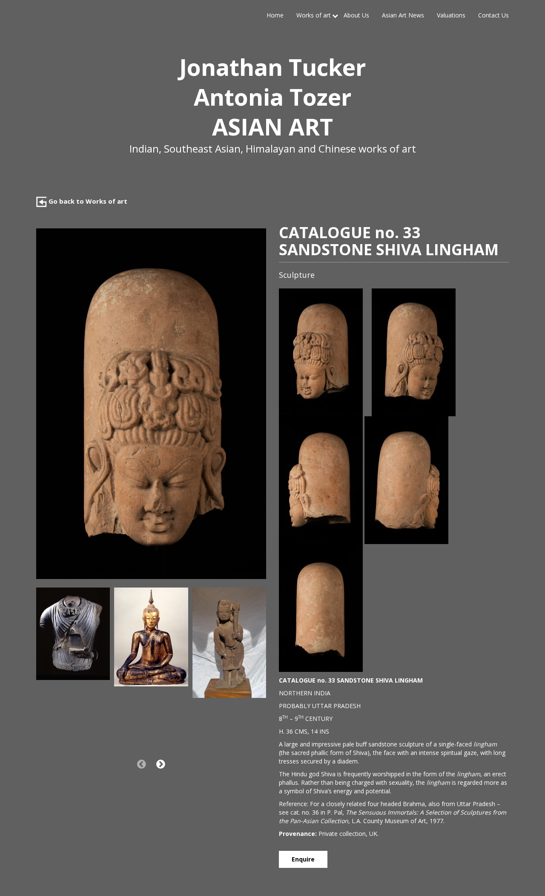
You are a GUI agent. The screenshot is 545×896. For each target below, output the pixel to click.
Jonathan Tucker (272, 67)
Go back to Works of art (87, 201)
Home (275, 15)
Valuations (451, 15)
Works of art (313, 15)
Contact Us (493, 15)
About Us (356, 15)
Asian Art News (403, 15)
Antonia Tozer (272, 96)
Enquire (303, 859)
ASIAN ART (272, 126)
